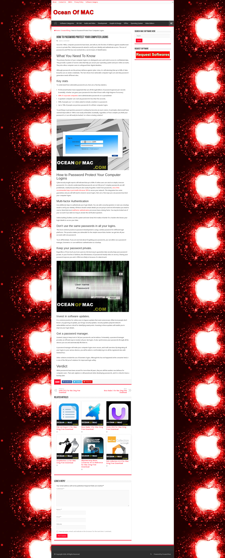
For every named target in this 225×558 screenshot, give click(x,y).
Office (126, 23)
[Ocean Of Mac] (73, 12)
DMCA (70, 2)
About (54, 2)
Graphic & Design (115, 23)
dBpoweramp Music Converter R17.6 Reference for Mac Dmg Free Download (92, 463)
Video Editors (149, 23)
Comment (60, 489)
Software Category (92, 2)
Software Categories (67, 23)
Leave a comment (64, 41)
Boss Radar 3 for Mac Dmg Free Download (115, 390)
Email (58, 517)
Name (59, 509)
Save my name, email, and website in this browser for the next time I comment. (85, 531)
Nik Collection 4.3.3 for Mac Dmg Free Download (117, 462)
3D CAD (79, 23)
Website (59, 524)
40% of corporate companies (68, 95)
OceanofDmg (65, 30)
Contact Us (62, 2)
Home (55, 23)
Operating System (137, 23)
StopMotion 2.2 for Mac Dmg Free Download (66, 462)
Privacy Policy (78, 2)
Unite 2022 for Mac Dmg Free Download (69, 390)
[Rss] (173, 2)
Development (102, 23)
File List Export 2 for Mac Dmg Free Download (66, 428)
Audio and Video (89, 23)
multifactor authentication (80, 210)
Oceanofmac (166, 554)
